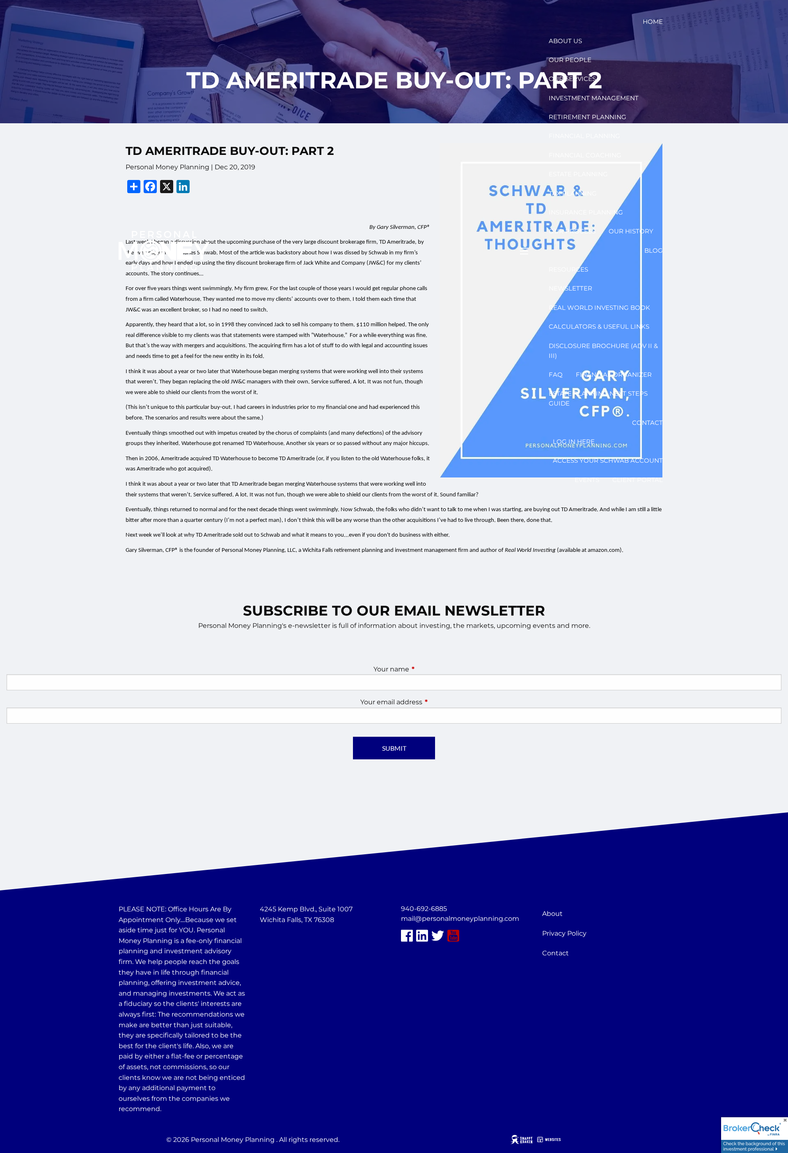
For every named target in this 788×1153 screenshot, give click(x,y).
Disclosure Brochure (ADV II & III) (603, 351)
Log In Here (574, 441)
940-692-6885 (424, 909)
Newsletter (570, 288)
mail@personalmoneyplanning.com (460, 918)
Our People (570, 60)
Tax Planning (573, 193)
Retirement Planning (587, 117)
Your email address (425, 702)
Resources (568, 269)
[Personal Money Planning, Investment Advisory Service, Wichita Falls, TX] (280, 939)
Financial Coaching (585, 155)
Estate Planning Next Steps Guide (598, 398)
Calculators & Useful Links (599, 326)
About (552, 914)
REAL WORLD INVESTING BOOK (599, 307)
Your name (425, 669)
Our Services (572, 79)
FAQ (556, 374)
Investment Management (594, 98)
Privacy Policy (564, 933)
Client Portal (637, 480)
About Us (565, 41)
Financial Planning (584, 136)
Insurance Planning (586, 212)
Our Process (572, 231)
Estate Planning (578, 174)
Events (587, 480)
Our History (631, 231)
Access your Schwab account (608, 460)
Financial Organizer (614, 374)
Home (653, 21)
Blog (653, 250)
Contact (647, 423)
